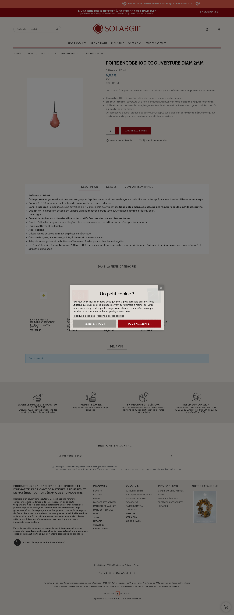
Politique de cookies (84, 315)
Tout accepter (140, 323)
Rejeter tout (94, 323)
